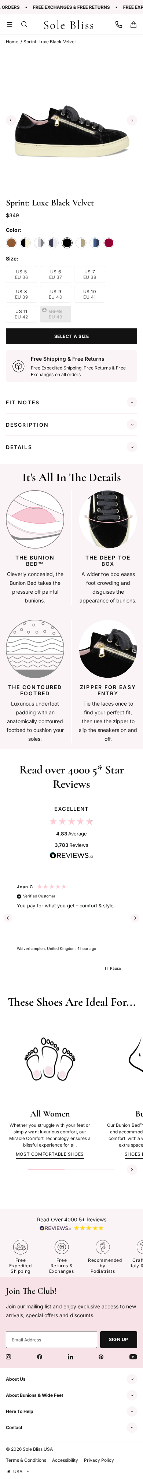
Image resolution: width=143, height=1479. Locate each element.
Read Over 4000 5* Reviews (71, 1219)
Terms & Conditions (26, 1460)
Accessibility (65, 1460)
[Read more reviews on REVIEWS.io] (72, 857)
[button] (9, 24)
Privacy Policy (99, 1460)
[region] (72, 918)
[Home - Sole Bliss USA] (69, 24)
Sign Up (118, 1339)
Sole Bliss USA (38, 1449)
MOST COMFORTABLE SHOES (50, 1154)
